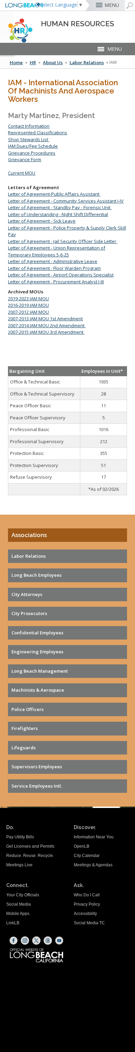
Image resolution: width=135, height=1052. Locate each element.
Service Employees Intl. (36, 786)
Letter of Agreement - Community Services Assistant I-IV (66, 201)
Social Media (18, 904)
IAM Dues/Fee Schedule (33, 146)
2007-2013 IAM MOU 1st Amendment (45, 318)
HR (33, 62)
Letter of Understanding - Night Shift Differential (58, 214)
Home (16, 62)
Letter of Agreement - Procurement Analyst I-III (56, 282)
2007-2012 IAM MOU (28, 312)
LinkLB (12, 922)
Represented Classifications (37, 132)
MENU (112, 5)
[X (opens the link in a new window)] (36, 940)
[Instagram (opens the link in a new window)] (25, 940)
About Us (53, 62)
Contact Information (29, 126)
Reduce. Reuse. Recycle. (30, 855)
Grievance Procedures (31, 153)
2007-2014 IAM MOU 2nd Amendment (47, 325)
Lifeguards (23, 747)
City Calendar (87, 855)
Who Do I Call (87, 895)
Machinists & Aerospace (37, 690)
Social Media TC (89, 922)
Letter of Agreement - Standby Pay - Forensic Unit (59, 207)
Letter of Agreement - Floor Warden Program (54, 268)
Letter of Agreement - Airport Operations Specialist (61, 275)
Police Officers (27, 709)
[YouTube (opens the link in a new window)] (59, 940)
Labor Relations (87, 62)
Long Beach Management (39, 671)
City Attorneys (26, 594)
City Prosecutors (29, 613)
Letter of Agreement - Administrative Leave (52, 261)
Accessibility (85, 913)
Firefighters (24, 728)
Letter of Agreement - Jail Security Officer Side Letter (62, 241)
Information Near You (94, 837)
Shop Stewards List (28, 139)
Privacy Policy (87, 904)
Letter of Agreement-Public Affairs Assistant (54, 194)
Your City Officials (22, 895)
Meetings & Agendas (93, 865)
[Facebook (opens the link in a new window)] (13, 940)
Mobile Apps (17, 913)
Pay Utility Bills (20, 837)
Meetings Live (19, 865)
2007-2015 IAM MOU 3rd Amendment (45, 332)
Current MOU (21, 173)
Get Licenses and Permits (30, 846)
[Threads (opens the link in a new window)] (48, 940)
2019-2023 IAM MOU (28, 298)
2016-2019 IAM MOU (28, 305)
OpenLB (81, 846)
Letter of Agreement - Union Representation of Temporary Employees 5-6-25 (56, 251)
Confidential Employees (37, 633)
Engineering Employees (37, 652)
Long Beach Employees (36, 575)
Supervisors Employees (36, 766)
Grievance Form (24, 159)
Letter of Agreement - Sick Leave (41, 221)
